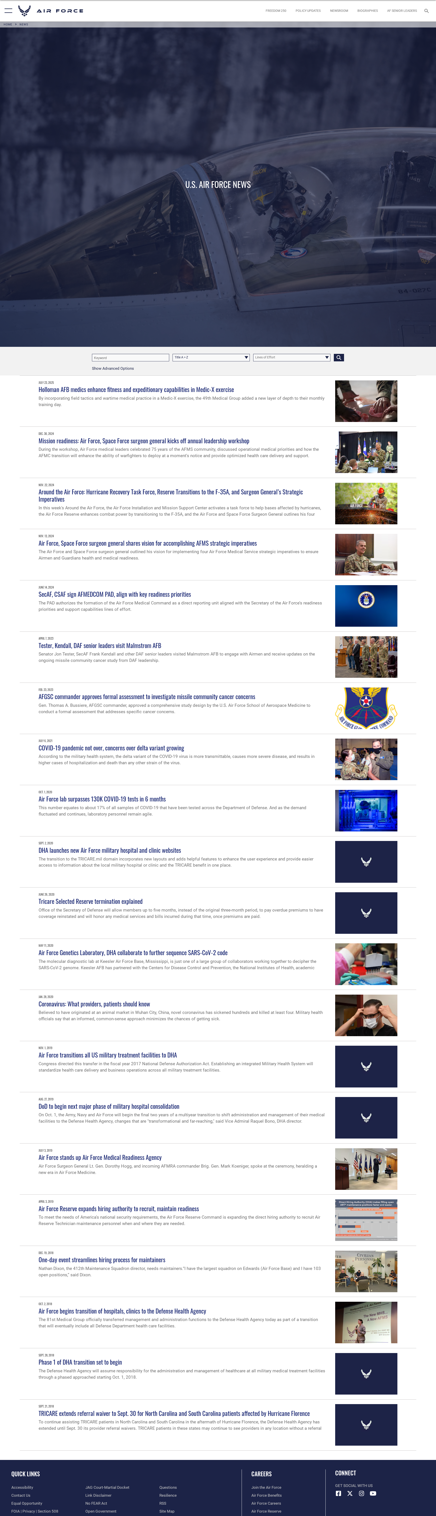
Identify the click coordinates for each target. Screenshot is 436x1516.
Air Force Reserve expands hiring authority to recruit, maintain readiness (119, 1208)
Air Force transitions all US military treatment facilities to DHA (108, 1054)
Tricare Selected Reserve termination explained (91, 901)
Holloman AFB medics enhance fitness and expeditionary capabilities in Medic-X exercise (136, 389)
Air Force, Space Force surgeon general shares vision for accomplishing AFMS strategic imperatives (148, 542)
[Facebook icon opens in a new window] (338, 1493)
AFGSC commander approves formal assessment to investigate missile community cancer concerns (147, 696)
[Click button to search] (339, 357)
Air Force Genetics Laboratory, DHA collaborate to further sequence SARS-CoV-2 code (133, 952)
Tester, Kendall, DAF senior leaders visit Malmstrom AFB (100, 645)
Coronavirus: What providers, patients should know (94, 1003)
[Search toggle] (427, 10)
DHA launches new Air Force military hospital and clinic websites (110, 850)
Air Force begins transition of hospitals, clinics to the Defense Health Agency (122, 1310)
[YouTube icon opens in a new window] (373, 1493)
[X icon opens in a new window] (350, 1493)
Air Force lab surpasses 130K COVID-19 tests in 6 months (102, 798)
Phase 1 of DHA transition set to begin (80, 1361)
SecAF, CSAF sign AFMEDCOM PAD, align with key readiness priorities (115, 594)
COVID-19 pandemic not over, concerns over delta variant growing (111, 747)
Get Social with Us (354, 1486)
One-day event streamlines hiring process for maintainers (102, 1259)
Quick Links (25, 1473)
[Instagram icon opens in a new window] (361, 1493)
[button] (7, 11)
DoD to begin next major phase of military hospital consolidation (109, 1106)
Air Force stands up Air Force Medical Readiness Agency (100, 1157)
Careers (261, 1473)
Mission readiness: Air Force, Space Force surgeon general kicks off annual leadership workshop (144, 440)
